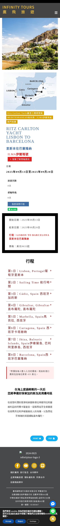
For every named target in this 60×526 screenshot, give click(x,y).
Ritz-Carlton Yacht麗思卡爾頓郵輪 (25, 113)
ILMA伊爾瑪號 (44, 117)
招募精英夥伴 (16, 482)
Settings (33, 521)
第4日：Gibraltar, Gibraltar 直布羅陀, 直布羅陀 (29, 307)
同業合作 (40, 477)
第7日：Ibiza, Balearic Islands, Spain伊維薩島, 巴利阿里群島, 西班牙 (29, 343)
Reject (20, 521)
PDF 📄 (52, 438)
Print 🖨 (37, 438)
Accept (8, 521)
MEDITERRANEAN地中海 (21, 117)
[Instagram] (34, 465)
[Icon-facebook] (17, 465)
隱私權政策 (29, 477)
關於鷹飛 (14, 472)
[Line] (42, 465)
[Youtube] (26, 465)
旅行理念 (24, 472)
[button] (30, 12)
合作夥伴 (34, 472)
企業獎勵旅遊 (16, 477)
